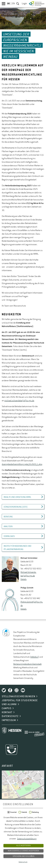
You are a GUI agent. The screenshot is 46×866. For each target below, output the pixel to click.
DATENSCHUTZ (10, 716)
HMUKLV (34, 657)
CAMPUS (6, 708)
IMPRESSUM (9, 720)
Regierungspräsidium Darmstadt (27, 664)
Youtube (23, 690)
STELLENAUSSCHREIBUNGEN (18, 696)
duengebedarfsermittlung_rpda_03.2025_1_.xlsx (22, 464)
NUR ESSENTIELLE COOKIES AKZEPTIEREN (23, 851)
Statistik (24, 812)
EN (13, 3)
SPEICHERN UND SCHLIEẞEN (23, 856)
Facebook (10, 690)
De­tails (24, 579)
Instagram (17, 690)
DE (8, 3)
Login (24, 3)
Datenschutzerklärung (26, 839)
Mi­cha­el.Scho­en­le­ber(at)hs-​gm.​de (28, 574)
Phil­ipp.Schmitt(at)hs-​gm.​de (32, 604)
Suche (17, 3)
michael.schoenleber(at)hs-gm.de (19, 400)
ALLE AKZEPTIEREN (23, 846)
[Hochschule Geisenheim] (36, 3)
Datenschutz (23, 862)
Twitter (4, 690)
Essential (13, 812)
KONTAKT (7, 712)
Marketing (35, 812)
